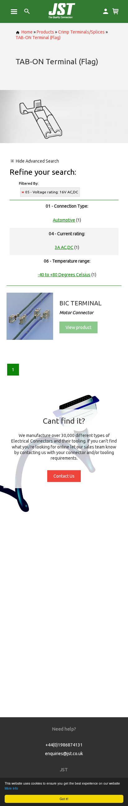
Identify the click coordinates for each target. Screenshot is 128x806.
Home (27, 31)
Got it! (64, 798)
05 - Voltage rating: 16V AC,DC (51, 192)
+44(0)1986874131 (64, 744)
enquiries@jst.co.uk (64, 753)
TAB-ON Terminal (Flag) (38, 37)
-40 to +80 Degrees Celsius (64, 274)
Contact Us (64, 476)
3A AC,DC (64, 247)
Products (45, 31)
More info (11, 788)
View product (78, 327)
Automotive (64, 220)
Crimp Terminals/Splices (81, 31)
